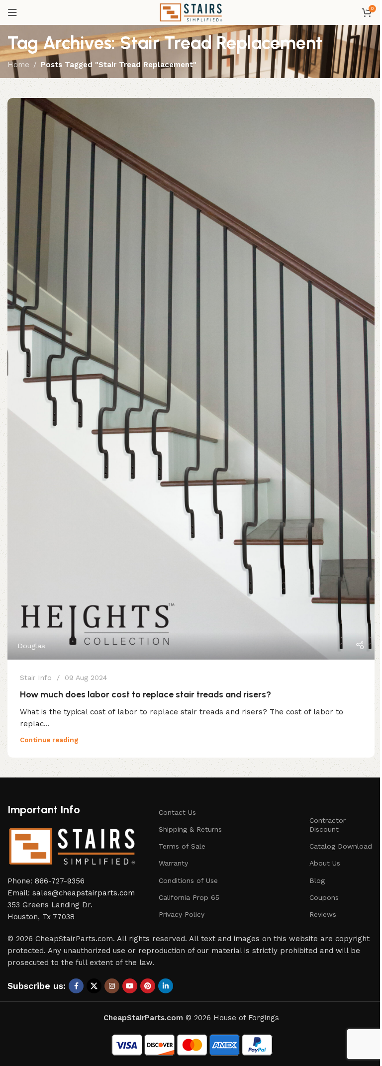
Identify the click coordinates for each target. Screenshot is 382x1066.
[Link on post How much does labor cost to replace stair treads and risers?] (191, 379)
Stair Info (36, 677)
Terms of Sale (182, 846)
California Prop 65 (189, 897)
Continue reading (49, 740)
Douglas (31, 646)
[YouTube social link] (129, 985)
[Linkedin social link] (165, 985)
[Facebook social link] (76, 985)
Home (18, 64)
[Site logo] (191, 11)
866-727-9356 (60, 880)
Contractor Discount (327, 824)
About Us (324, 863)
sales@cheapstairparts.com (83, 892)
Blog (317, 880)
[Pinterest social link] (147, 985)
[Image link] (72, 845)
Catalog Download (340, 846)
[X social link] (94, 985)
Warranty (173, 863)
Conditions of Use (188, 880)
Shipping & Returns (190, 829)
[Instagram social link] (111, 985)
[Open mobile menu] (12, 12)
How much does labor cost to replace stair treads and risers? (145, 694)
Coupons (324, 897)
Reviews (322, 914)
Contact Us (177, 812)
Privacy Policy (181, 914)
